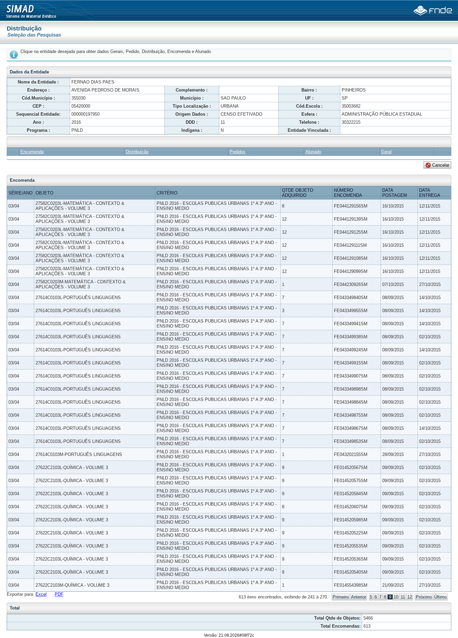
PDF (59, 594)
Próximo (424, 596)
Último (440, 596)
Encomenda (32, 151)
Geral (386, 151)
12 (409, 596)
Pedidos (237, 151)
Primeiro (341, 596)
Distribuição (137, 151)
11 (403, 596)
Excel (41, 594)
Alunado (313, 151)
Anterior (358, 596)
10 (396, 596)
